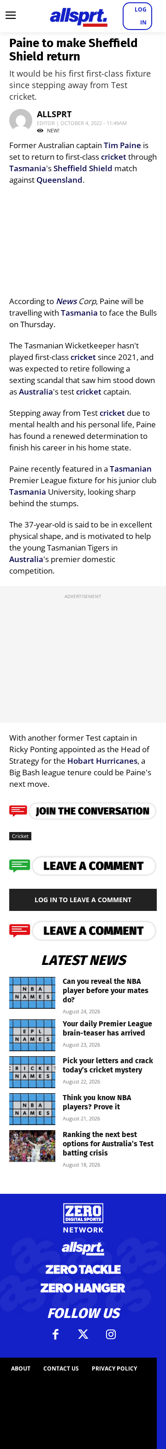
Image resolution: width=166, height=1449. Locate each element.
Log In (141, 16)
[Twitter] (83, 1334)
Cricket (20, 835)
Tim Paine (122, 145)
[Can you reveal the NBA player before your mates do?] (32, 993)
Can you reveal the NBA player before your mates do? (105, 990)
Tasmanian (131, 468)
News (66, 301)
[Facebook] (55, 1334)
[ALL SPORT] (78, 16)
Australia (36, 391)
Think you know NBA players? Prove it (97, 1102)
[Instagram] (110, 1334)
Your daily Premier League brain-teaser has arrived (107, 1028)
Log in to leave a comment (83, 899)
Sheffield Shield (83, 168)
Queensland (59, 179)
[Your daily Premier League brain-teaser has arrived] (32, 1035)
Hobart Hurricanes (102, 760)
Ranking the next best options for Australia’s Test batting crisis (108, 1143)
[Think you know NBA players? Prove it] (32, 1109)
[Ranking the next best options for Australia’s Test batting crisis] (32, 1146)
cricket (113, 156)
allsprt (54, 114)
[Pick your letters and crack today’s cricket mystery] (32, 1072)
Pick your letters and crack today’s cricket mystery (108, 1065)
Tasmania (27, 168)
